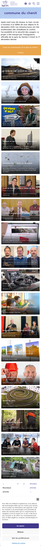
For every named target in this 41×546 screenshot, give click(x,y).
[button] (38, 499)
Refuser (20, 532)
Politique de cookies (18, 543)
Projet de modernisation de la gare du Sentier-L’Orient (20, 50)
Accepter (20, 526)
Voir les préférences (20, 538)
